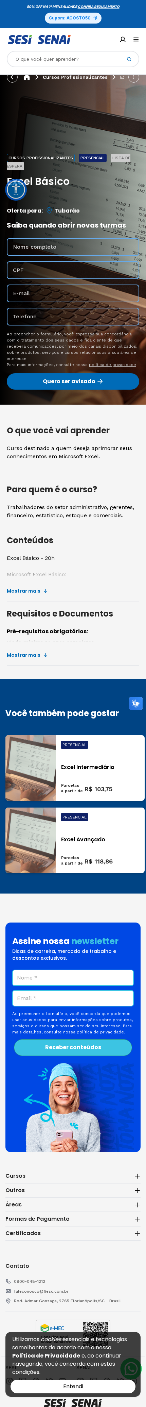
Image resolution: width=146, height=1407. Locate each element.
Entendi (73, 1386)
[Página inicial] (27, 77)
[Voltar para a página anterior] (12, 77)
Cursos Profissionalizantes (75, 77)
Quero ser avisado (69, 381)
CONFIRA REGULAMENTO (99, 6)
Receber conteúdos (73, 1047)
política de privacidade (112, 364)
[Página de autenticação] (123, 39)
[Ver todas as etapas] (133, 77)
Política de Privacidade (46, 1356)
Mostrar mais (23, 591)
